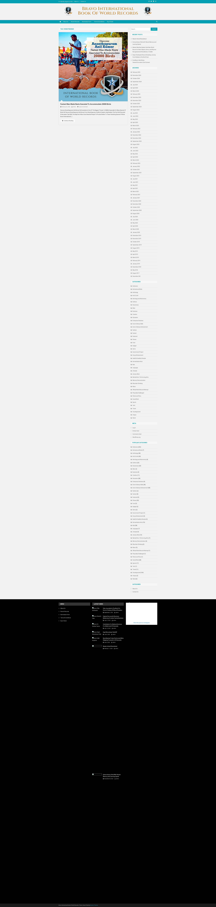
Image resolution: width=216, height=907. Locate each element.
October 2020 (136, 207)
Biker (134, 308)
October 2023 (136, 103)
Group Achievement (138, 355)
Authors (135, 301)
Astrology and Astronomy (139, 298)
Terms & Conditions (99, 21)
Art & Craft (135, 295)
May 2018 (135, 270)
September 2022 (137, 141)
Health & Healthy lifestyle (139, 358)
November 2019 (137, 238)
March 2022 (136, 160)
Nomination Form (86, 21)
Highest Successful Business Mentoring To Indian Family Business (113, 617)
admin (74, 106)
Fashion (135, 330)
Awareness (136, 305)
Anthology (135, 292)
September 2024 (137, 81)
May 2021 (135, 185)
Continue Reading (68, 120)
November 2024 (137, 75)
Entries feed (136, 431)
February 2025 (136, 72)
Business (135, 311)
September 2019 (137, 245)
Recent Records (75, 21)
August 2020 (136, 213)
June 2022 (135, 150)
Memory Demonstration (139, 380)
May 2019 (135, 251)
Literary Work (136, 374)
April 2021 (135, 188)
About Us (76, 1)
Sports (134, 402)
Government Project (138, 352)
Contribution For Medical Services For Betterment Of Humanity (112, 625)
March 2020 (136, 229)
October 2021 (136, 169)
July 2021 (135, 179)
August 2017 (136, 273)
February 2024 (136, 94)
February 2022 (136, 163)
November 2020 (137, 204)
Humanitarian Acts (138, 361)
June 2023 (135, 116)
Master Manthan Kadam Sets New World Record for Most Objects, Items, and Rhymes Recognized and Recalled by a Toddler (144, 49)
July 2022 (135, 147)
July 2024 (135, 84)
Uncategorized (136, 411)
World (134, 418)
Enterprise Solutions (138, 320)
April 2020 (135, 226)
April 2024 (135, 88)
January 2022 (136, 166)
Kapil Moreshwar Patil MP (110, 632)
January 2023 (136, 132)
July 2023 (135, 113)
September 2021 (137, 172)
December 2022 (137, 135)
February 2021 (136, 194)
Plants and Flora (137, 396)
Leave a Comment (83, 106)
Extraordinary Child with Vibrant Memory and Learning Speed (144, 43)
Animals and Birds (137, 289)
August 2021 (136, 175)
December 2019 (137, 235)
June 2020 (135, 219)
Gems (134, 349)
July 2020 (135, 216)
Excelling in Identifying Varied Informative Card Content (141, 61)
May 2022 (135, 154)
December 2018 (137, 267)
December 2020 (137, 201)
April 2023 (135, 122)
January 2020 (136, 232)
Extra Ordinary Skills (138, 323)
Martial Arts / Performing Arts (140, 377)
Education (135, 317)
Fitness (134, 339)
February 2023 (136, 128)
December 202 (136, 276)
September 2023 (137, 106)
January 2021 (136, 198)
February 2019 (136, 260)
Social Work (136, 399)
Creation (135, 314)
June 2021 (135, 182)
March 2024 (136, 91)
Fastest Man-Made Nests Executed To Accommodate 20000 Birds (85, 104)
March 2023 (136, 125)
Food (134, 342)
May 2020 (135, 223)
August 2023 (136, 110)
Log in (134, 427)
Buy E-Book (110, 21)
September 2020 (137, 210)
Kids (134, 364)
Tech (134, 405)
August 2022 (136, 144)
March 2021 (136, 191)
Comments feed (137, 434)
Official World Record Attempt (140, 389)
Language (135, 367)
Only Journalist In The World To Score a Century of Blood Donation (112, 609)
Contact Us (83, 1)
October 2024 (136, 78)
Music (134, 386)
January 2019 (136, 263)
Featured (135, 336)
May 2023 (135, 119)
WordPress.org (136, 437)
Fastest (135, 333)
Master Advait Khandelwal (139, 39)
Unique (134, 415)
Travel (134, 408)
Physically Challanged (138, 393)
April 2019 (135, 254)
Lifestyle (135, 371)
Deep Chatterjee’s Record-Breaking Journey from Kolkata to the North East (144, 56)
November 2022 (137, 138)
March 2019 (136, 257)
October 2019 (136, 241)
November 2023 (137, 100)
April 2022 (135, 157)
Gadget (134, 345)
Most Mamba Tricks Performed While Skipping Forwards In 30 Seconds (113, 639)
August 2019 (136, 248)
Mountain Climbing (138, 383)
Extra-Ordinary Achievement (140, 327)
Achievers (135, 286)
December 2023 (137, 97)
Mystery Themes (94, 905)
